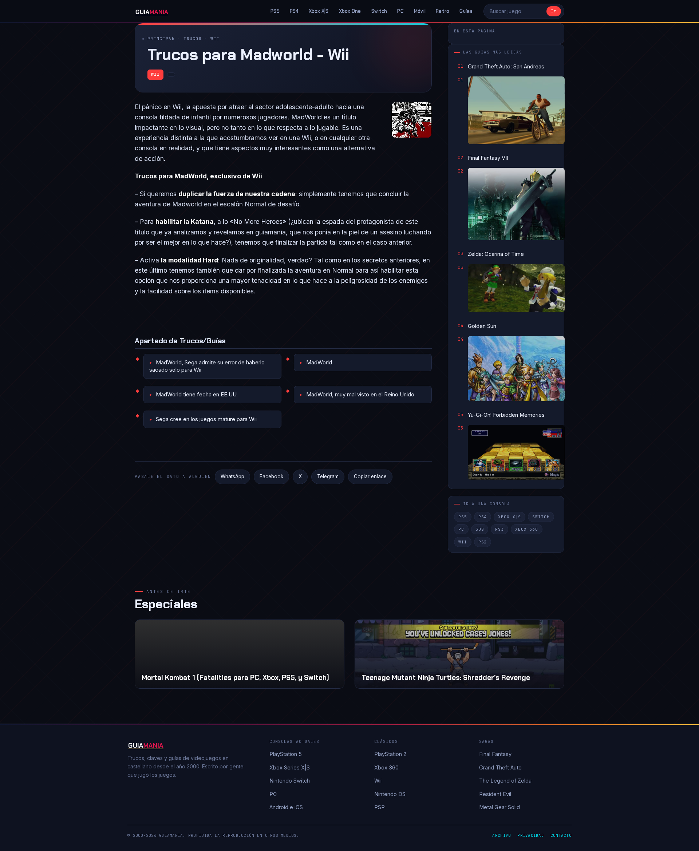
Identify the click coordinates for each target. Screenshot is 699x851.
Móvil (420, 11)
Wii (215, 38)
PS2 (482, 542)
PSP (379, 807)
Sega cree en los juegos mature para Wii (206, 419)
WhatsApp (232, 476)
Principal (161, 38)
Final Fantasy (495, 754)
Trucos (192, 38)
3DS (479, 529)
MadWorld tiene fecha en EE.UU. (197, 394)
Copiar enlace (370, 476)
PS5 (275, 11)
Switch (379, 11)
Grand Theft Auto (500, 767)
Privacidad (530, 835)
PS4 (294, 11)
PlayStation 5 (285, 754)
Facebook (271, 476)
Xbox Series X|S (289, 767)
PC (400, 11)
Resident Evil (495, 794)
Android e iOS (286, 807)
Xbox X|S (319, 11)
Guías (465, 11)
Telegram (328, 476)
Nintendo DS (390, 794)
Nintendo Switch (289, 780)
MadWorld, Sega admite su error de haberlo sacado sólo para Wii (207, 366)
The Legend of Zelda (505, 780)
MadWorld (319, 362)
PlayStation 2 (390, 754)
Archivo (501, 835)
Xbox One (350, 11)
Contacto (561, 835)
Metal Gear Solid (499, 807)
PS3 (499, 529)
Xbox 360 (526, 529)
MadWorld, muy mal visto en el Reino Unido (360, 394)
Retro (442, 11)
